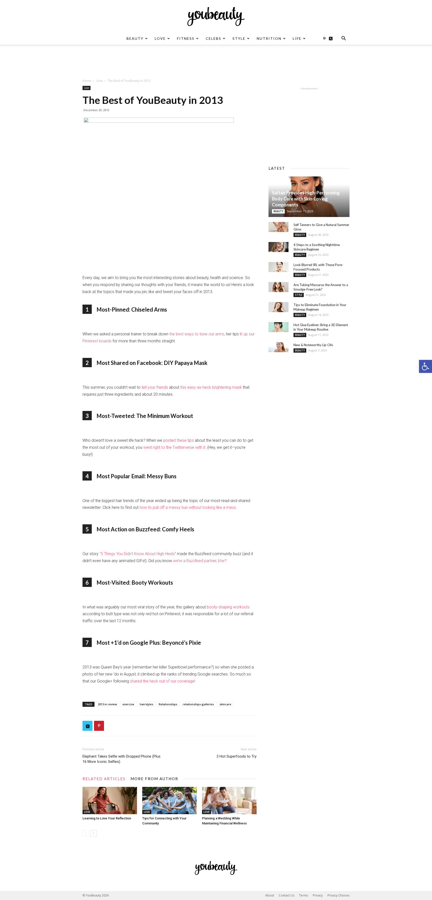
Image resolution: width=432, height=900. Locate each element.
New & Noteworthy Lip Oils (313, 345)
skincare (225, 704)
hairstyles (146, 704)
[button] (425, 366)
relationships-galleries (198, 704)
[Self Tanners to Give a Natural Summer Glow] (278, 227)
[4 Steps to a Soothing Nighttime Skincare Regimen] (278, 247)
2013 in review (107, 704)
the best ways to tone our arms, (197, 334)
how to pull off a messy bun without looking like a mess (188, 507)
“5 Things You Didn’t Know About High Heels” (138, 553)
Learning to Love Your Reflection (106, 818)
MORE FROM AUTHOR (154, 778)
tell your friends (155, 387)
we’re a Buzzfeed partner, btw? (199, 560)
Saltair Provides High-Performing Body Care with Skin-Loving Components (306, 198)
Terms (303, 895)
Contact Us (286, 895)
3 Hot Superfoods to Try (236, 756)
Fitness (185, 38)
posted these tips (179, 440)
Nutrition (269, 38)
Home (86, 81)
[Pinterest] (324, 39)
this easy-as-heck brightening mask (211, 387)
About (269, 895)
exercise (128, 704)
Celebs (213, 38)
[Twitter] (332, 39)
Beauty (135, 38)
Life (297, 38)
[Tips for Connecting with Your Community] (169, 800)
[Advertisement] (216, 62)
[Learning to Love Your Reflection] (109, 800)
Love (160, 38)
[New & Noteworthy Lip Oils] (278, 347)
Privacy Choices (339, 895)
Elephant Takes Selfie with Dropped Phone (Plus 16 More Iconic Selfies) (121, 759)
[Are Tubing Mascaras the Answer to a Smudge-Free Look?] (278, 287)
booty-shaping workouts (228, 607)
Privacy (318, 895)
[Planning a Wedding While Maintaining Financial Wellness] (229, 800)
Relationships (168, 704)
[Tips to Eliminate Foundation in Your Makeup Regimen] (278, 307)
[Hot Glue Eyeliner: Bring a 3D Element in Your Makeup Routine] (278, 327)
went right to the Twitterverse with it (174, 447)
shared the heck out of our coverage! (162, 681)
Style (239, 38)
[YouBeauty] (216, 16)
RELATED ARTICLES (104, 778)
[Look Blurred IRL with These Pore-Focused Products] (278, 267)
